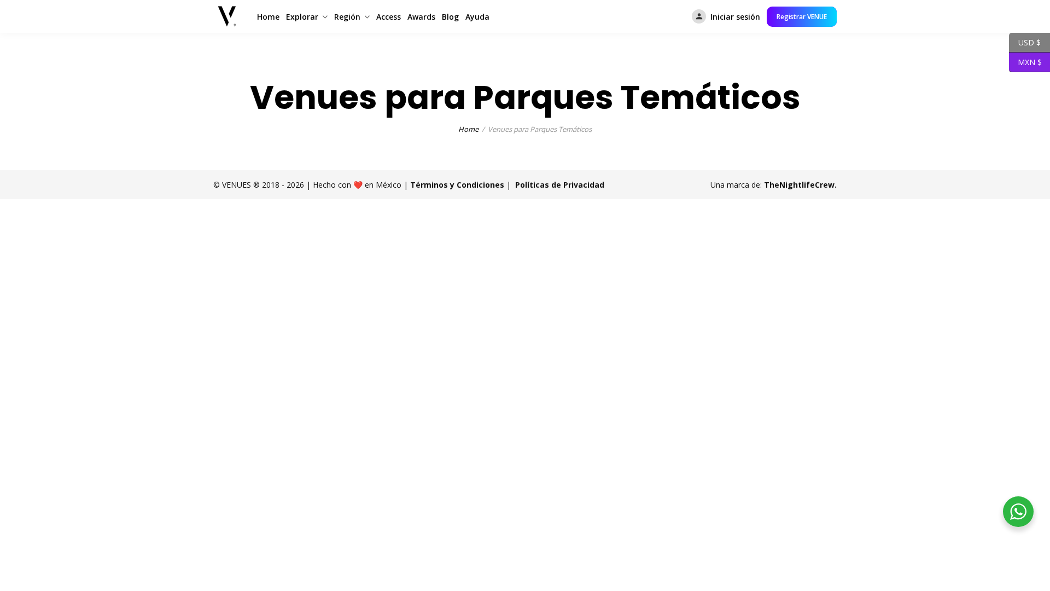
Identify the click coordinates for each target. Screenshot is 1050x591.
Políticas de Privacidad (559, 184)
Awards (421, 16)
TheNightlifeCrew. (800, 184)
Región (347, 16)
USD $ (1025, 42)
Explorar (302, 16)
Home (268, 16)
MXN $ (1025, 61)
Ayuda (477, 16)
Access (388, 16)
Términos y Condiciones (457, 184)
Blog (450, 16)
